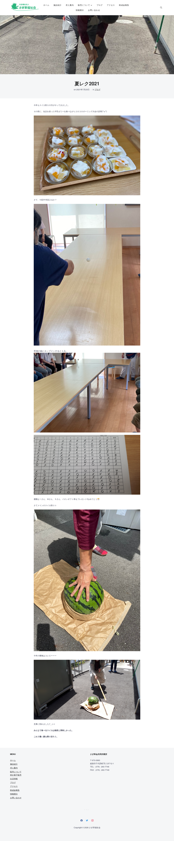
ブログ (100, 5)
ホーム (46, 5)
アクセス (111, 5)
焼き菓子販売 (15, 775)
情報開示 (80, 10)
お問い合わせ (94, 10)
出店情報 (14, 778)
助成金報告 (124, 5)
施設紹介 (58, 5)
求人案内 (70, 5)
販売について (84, 5)
